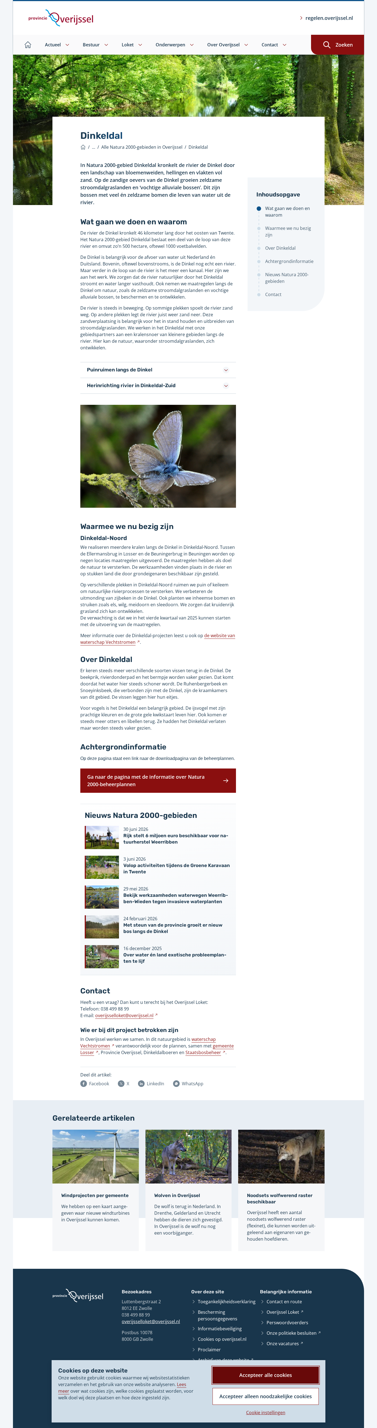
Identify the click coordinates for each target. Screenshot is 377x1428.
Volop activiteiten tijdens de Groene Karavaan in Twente (176, 868)
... (93, 147)
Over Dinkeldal (280, 248)
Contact (273, 294)
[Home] (83, 147)
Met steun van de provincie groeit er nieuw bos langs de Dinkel (172, 928)
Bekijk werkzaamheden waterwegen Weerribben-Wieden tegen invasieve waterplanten (175, 898)
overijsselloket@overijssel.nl (151, 1321)
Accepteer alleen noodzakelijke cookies (265, 1396)
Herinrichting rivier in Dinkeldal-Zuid (131, 385)
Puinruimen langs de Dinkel (119, 370)
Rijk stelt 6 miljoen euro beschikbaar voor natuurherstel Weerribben (175, 838)
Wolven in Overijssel (177, 1195)
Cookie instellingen (265, 1413)
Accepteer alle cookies (265, 1375)
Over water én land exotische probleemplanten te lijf (174, 958)
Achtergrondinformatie (289, 261)
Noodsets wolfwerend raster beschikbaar (279, 1198)
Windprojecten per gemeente (95, 1195)
